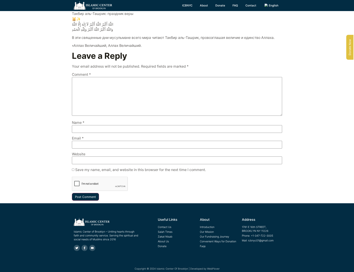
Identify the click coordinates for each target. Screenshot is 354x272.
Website (78, 154)
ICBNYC (187, 5)
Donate (220, 5)
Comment (81, 74)
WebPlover (213, 268)
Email (78, 138)
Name (78, 122)
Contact (250, 5)
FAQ (235, 5)
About (204, 5)
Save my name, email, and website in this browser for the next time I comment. (140, 170)
